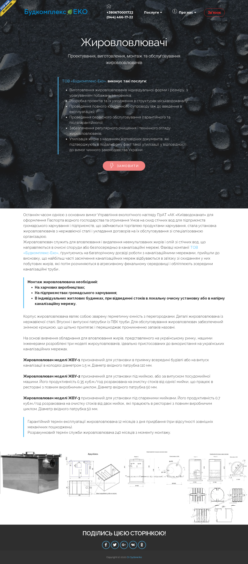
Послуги (151, 12)
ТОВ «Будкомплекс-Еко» (84, 81)
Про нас (186, 12)
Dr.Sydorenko (134, 557)
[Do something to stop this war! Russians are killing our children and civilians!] (8, 8)
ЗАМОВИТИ (128, 166)
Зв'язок (214, 12)
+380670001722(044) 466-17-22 (120, 15)
